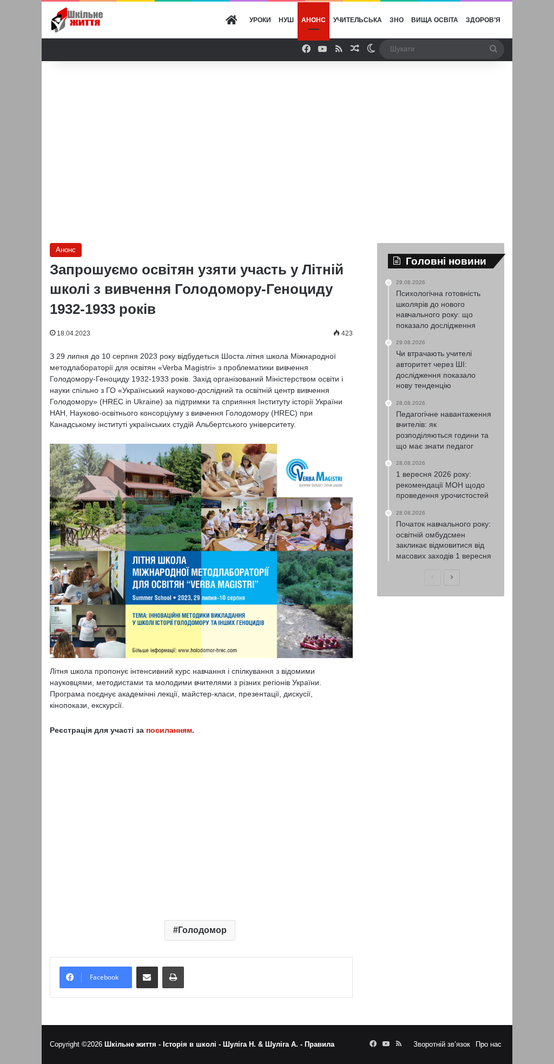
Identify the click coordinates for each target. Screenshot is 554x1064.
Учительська (357, 20)
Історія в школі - (193, 1044)
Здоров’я (483, 20)
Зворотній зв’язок (441, 1044)
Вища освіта (434, 20)
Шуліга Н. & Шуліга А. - (264, 1044)
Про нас (489, 1044)
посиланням (168, 730)
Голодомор (202, 930)
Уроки (260, 20)
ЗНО (397, 20)
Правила (319, 1044)
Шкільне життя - (133, 1044)
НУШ (286, 20)
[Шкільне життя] (77, 20)
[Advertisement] (298, 148)
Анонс (313, 20)
